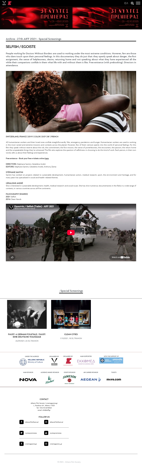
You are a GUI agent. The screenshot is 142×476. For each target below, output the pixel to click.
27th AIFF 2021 (27, 39)
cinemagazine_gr (56, 444)
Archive (10, 39)
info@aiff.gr (46, 410)
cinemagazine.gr (52, 403)
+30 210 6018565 (45, 408)
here (47, 158)
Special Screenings (50, 39)
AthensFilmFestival (31, 422)
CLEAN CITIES (71, 334)
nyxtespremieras (31, 433)
